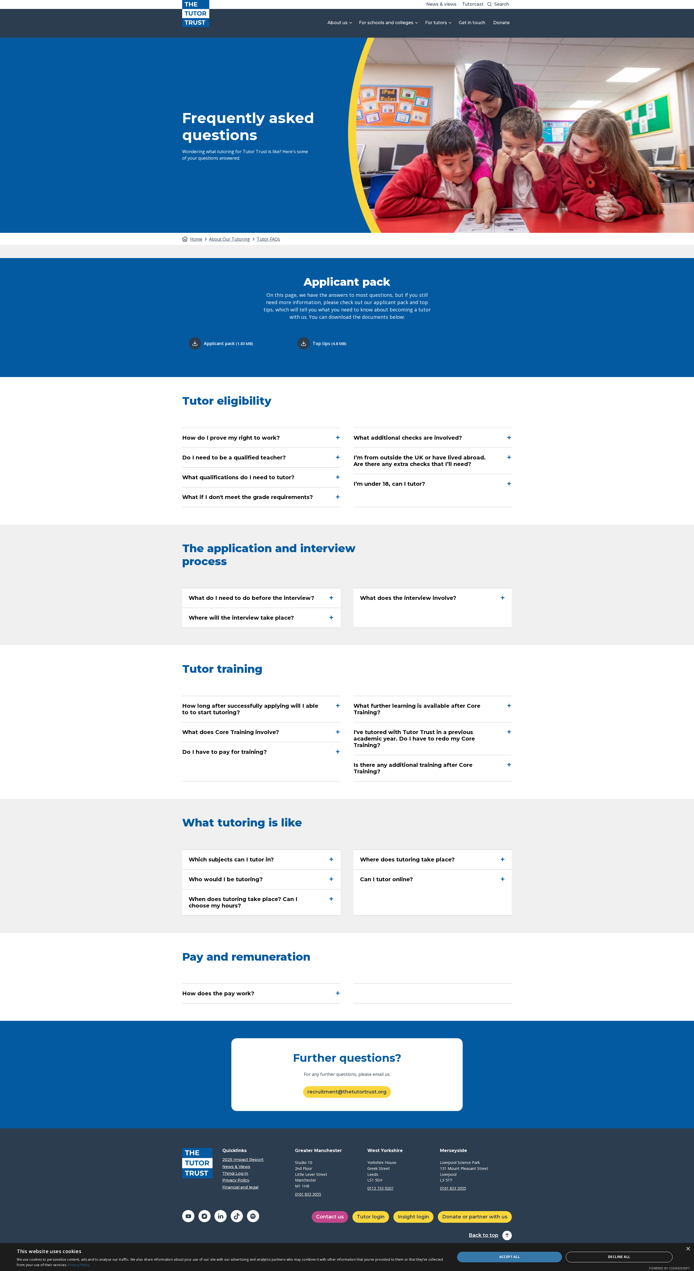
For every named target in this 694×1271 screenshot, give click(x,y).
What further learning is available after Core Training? (417, 709)
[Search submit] (489, 4)
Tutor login (371, 1217)
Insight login (413, 1217)
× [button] (688, 1249)
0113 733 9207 (380, 1188)
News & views (441, 4)
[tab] (199, 239)
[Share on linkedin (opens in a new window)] (220, 1216)
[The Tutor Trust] (195, 13)
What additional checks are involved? (408, 438)
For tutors (436, 22)
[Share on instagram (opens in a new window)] (204, 1216)
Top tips (329, 343)
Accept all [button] (509, 1256)
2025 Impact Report (243, 1159)
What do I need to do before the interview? (251, 598)
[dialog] (347, 1257)
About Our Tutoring (229, 239)
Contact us (330, 1217)
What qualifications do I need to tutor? (238, 477)
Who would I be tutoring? (226, 879)
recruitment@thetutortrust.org (347, 1092)
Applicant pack (228, 343)
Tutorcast (473, 4)
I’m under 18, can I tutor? (389, 484)
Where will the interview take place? (241, 617)
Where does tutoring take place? (407, 859)
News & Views (236, 1166)
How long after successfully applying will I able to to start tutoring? (250, 709)
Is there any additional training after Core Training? (413, 768)
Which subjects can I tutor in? (231, 859)
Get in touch (472, 22)
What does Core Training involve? (230, 732)
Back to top (483, 1235)
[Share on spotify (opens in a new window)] (253, 1216)
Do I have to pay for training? (224, 752)
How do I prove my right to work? (231, 438)
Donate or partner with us (474, 1217)
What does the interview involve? (408, 598)
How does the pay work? (218, 993)
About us (337, 22)
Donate (501, 22)
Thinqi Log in (235, 1173)
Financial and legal (240, 1187)
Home (196, 239)
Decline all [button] (619, 1256)
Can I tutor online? (386, 879)
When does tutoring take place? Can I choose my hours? (243, 902)
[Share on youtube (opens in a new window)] (188, 1216)
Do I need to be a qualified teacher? (234, 457)
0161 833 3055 (308, 1194)
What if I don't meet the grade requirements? (247, 497)
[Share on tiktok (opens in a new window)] (237, 1216)
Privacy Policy (235, 1180)
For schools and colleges (386, 22)
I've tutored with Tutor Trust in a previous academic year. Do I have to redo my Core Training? (414, 738)
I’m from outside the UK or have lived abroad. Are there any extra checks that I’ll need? (420, 460)
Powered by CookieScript (669, 1268)
